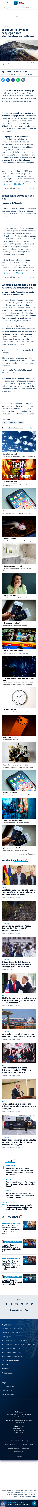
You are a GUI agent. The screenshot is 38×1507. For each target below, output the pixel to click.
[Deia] (7, 1473)
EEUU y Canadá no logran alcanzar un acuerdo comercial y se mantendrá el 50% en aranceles (19, 1000)
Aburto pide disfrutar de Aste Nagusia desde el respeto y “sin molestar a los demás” (20, 1184)
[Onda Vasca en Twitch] (27, 1304)
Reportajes (6, 1368)
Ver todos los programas (10, 1360)
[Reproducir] (26, 1226)
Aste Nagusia (7, 8)
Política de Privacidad (11, 1445)
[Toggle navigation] (2, 2)
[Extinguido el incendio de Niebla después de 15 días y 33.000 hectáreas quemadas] (19, 911)
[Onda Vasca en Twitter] (6, 1304)
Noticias (5, 1364)
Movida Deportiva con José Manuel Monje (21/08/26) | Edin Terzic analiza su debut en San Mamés (10, 1230)
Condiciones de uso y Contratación (19, 1448)
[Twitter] (3, 80)
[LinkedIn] (8, 80)
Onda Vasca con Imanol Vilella (12, 1352)
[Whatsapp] (18, 80)
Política (4, 887)
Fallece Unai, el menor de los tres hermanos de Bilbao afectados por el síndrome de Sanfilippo (20, 1195)
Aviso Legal (25, 1441)
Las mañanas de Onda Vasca (12, 1329)
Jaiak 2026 (26, 8)
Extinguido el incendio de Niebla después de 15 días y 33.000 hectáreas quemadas (16, 928)
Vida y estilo (10, 1166)
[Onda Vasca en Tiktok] (32, 1304)
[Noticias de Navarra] (27, 1477)
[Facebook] (13, 80)
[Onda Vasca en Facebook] (11, 1304)
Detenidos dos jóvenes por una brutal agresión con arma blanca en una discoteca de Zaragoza (19, 1142)
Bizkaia (8, 1179)
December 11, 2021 (28, 188)
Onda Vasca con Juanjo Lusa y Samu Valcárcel (18, 1345)
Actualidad (6, 923)
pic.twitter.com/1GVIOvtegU (12, 273)
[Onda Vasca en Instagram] (21, 1304)
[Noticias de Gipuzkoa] (23, 1473)
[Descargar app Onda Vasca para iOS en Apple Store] (26, 1314)
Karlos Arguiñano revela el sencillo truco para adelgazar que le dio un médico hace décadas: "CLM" (19, 1207)
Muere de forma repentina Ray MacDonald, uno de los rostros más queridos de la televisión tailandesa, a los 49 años (20, 1171)
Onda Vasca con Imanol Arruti (12, 1348)
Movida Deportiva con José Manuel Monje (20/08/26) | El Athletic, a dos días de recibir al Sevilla (11, 1265)
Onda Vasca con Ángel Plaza (12, 1356)
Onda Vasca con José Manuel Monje (14, 1341)
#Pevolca (19, 350)
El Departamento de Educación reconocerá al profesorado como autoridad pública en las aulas (16, 964)
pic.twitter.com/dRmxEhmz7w (13, 184)
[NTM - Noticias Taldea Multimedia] (19, 1467)
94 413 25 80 (20, 1417)
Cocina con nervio (8, 1394)
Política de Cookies (27, 1445)
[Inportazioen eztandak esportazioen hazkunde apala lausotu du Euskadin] (19, 1019)
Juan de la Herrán (8, 1386)
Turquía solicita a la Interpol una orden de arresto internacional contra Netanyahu (19, 1106)
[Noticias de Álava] (9, 1477)
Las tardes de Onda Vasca (11, 1333)
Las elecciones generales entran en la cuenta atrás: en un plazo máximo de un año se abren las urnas (19, 892)
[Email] (23, 80)
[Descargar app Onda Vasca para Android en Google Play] (12, 1314)
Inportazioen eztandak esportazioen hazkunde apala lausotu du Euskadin (18, 1035)
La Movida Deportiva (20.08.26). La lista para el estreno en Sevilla (12, 1282)
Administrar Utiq (19, 1452)
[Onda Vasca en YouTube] (16, 1304)
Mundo (4, 995)
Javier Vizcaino (7, 1390)
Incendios (17, 8)
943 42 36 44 (20, 1423)
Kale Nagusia (6, 1337)
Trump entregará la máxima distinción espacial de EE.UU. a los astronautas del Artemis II (17, 1070)
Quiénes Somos (14, 1441)
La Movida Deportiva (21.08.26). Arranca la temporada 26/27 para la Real (11, 1248)
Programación (7, 1373)
